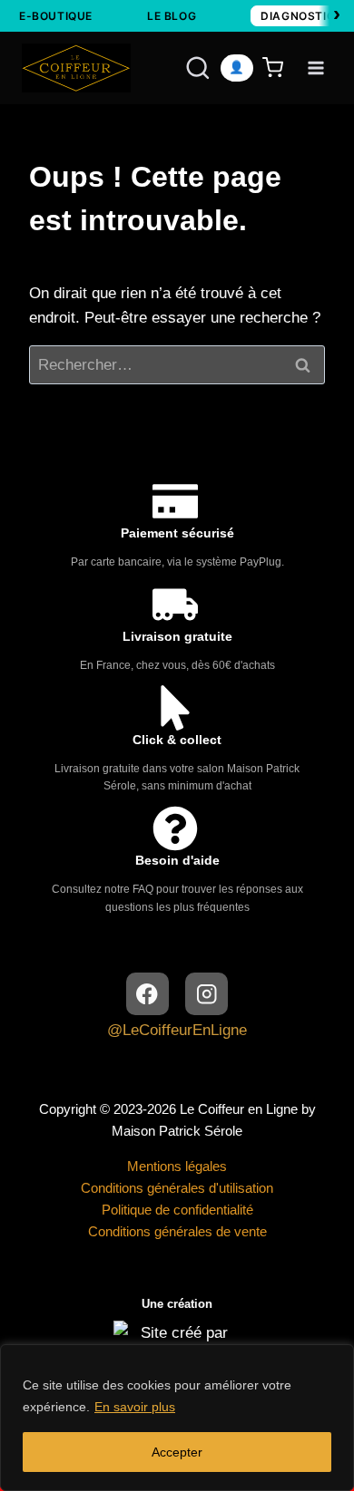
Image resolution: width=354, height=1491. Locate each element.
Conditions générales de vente (177, 1231)
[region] (177, 1417)
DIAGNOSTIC (298, 16)
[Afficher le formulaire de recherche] (180, 67)
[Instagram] (206, 994)
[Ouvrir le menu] (315, 67)
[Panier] (276, 67)
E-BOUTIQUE (56, 16)
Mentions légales (177, 1166)
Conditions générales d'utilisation (177, 1188)
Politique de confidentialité (177, 1209)
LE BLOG (171, 16)
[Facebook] (147, 994)
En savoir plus (134, 1406)
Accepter (177, 1452)
